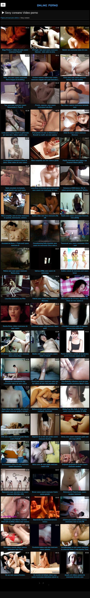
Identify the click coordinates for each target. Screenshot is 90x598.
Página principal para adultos (10, 18)
